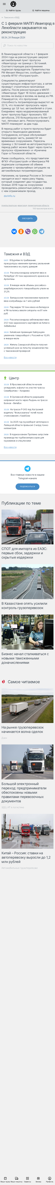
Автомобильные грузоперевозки (20, 867)
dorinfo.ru (9, 195)
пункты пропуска (9, 205)
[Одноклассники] (21, 231)
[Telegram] (41, 231)
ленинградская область (38, 205)
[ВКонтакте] (14, 231)
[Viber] (28, 231)
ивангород (22, 205)
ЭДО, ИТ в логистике (13, 807)
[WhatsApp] (34, 231)
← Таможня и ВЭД (10, 17)
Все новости (10, 357)
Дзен (4, 737)
